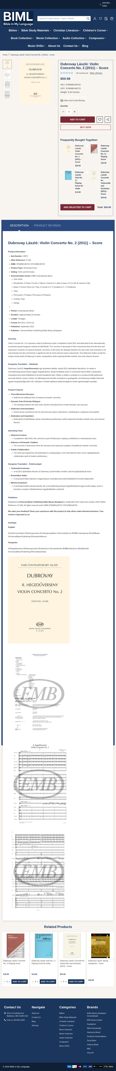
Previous (4, 959)
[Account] (94, 18)
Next (112, 959)
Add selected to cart (77, 207)
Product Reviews (47, 225)
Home (5, 55)
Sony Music (91, 1040)
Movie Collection (47, 38)
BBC (89, 1049)
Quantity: (64, 106)
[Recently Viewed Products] (106, 18)
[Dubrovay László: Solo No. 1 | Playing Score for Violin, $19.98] (44, 946)
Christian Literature (66, 30)
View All (90, 1053)
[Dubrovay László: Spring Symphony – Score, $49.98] (100, 946)
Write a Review (96, 73)
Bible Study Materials (35, 30)
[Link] (18, 19)
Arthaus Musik (92, 1045)
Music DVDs (36, 45)
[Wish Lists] (100, 18)
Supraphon (91, 1024)
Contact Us (70, 45)
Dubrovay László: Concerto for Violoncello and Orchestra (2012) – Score (105, 183)
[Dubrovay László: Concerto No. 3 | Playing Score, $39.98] (15, 946)
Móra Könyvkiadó (94, 1028)
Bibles (13, 30)
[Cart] (111, 18)
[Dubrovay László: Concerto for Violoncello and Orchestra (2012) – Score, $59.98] (72, 946)
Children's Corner (94, 30)
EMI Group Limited (94, 1020)
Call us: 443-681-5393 (16, 1020)
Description (19, 225)
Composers (96, 38)
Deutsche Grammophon (96, 1036)
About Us (54, 45)
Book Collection (21, 38)
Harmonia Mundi (93, 1032)
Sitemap (35, 1025)
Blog (85, 45)
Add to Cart (77, 119)
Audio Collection (73, 38)
